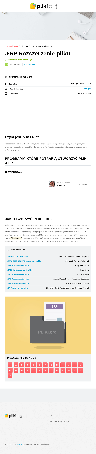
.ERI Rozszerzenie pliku (17, 288)
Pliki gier (24, 46)
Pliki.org (20, 445)
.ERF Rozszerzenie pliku (18, 283)
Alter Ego (61, 185)
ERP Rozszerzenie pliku (41, 46)
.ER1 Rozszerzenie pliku (17, 256)
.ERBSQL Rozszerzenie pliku (20, 270)
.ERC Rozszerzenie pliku (18, 274)
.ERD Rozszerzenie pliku (18, 279)
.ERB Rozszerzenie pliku (18, 265)
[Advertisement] (48, 116)
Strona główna (11, 46)
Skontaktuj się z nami (59, 421)
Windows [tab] (14, 172)
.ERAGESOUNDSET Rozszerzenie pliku (24, 261)
